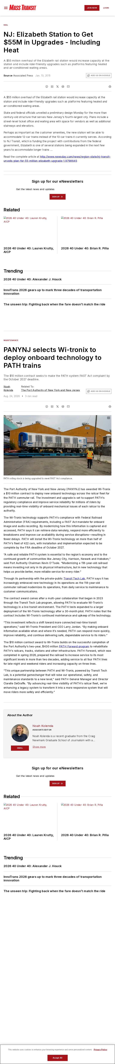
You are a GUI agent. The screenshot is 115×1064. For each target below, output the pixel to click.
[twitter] (57, 86)
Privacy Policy (100, 1050)
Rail (6, 25)
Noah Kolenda (42, 726)
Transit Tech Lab (74, 578)
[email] (68, 86)
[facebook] (46, 86)
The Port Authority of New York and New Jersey (50, 390)
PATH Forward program (74, 646)
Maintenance (11, 340)
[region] (57, 1054)
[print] (109, 86)
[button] (6, 8)
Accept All (57, 1058)
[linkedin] (52, 86)
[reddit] (62, 86)
